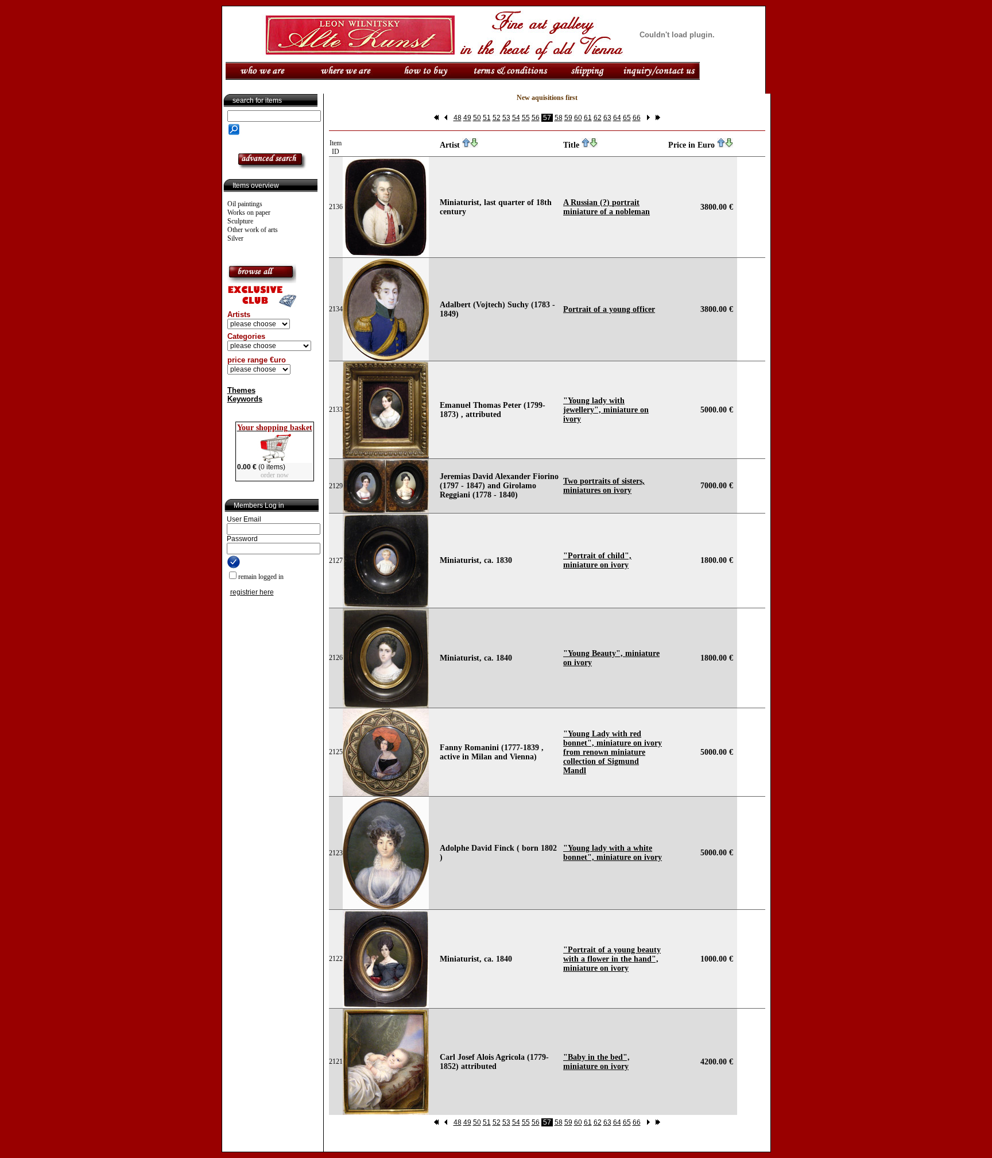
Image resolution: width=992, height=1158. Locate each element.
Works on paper (248, 213)
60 (578, 118)
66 (637, 118)
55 (526, 118)
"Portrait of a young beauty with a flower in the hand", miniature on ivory (612, 958)
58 (559, 118)
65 (627, 118)
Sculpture (240, 221)
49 (467, 118)
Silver (235, 238)
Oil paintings (244, 204)
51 (487, 118)
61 (588, 118)
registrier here (252, 592)
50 (477, 118)
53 (506, 118)
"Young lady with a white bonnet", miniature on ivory (612, 853)
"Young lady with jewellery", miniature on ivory (606, 409)
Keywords (244, 399)
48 (458, 118)
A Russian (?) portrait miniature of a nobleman (606, 207)
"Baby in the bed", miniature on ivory (596, 1062)
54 (516, 118)
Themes (241, 390)
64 (617, 118)
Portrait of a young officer (609, 309)
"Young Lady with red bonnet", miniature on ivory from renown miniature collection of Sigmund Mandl (612, 752)
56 (536, 118)
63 (607, 118)
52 (497, 118)
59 (568, 118)
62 (598, 118)
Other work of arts (252, 230)
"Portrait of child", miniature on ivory (597, 560)
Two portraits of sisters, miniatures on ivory (604, 486)
